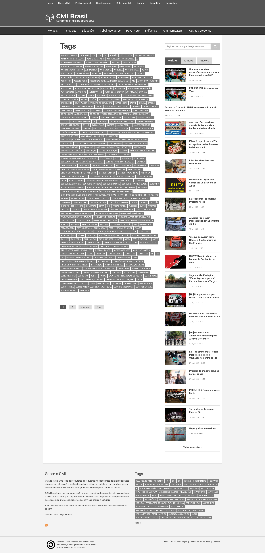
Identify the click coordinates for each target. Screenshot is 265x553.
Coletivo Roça (121, 129)
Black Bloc (102, 96)
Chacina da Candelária (111, 118)
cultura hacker (96, 162)
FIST (135, 224)
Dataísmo (141, 162)
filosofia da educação (121, 224)
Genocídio (91, 235)
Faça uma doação (179, 542)
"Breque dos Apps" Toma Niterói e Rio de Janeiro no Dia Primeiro (202, 240)
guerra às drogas (121, 250)
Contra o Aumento (69, 147)
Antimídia (118, 70)
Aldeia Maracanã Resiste (72, 63)
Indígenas (151, 30)
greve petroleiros (69, 247)
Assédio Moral (80, 81)
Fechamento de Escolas (104, 217)
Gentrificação (122, 235)
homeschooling (115, 254)
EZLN (108, 206)
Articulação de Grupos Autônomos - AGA (80, 77)
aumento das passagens (136, 85)
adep (102, 59)
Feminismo (124, 221)
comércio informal (70, 132)
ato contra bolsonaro (148, 81)
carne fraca (66, 110)
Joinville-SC (109, 269)
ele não (90, 188)
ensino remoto (151, 195)
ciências (150, 118)
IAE (152, 254)
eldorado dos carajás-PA (72, 188)
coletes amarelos (141, 125)
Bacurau (143, 92)
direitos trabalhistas (128, 173)
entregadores (77, 199)
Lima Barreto (103, 283)
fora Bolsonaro (84, 228)
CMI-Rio (86, 125)
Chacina (94, 118)
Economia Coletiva (94, 180)
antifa (80, 70)
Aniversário (139, 66)
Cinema (139, 121)
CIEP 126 (64, 121)
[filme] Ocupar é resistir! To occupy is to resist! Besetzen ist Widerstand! (204, 144)
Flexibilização (145, 224)
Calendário (155, 3)
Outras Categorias (200, 30)
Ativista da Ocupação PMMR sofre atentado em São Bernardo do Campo (191, 109)
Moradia (53, 30)
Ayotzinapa (131, 92)
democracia (84, 166)
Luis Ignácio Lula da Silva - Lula (90, 287)
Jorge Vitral (123, 269)
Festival (65, 224)
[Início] (49, 18)
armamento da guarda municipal (119, 74)
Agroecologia (113, 59)
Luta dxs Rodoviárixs (124, 287)
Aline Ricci (104, 63)
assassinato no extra (142, 77)
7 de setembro (125, 55)
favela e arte (67, 213)
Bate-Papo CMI (124, 3)
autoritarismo (95, 92)
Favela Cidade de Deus (146, 210)
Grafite (118, 239)
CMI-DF (64, 125)
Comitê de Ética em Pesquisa (94, 132)
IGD (62, 258)
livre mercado (145, 283)
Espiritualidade (80, 202)
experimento (77, 206)
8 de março (140, 55)
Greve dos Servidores (114, 243)
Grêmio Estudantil (141, 239)
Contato (140, 3)
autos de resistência (114, 92)
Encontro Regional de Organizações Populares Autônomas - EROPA (92, 195)
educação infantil (130, 184)
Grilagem (93, 247)
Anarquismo (111, 66)
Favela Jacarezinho (84, 213)
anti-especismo (68, 70)
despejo (65, 169)
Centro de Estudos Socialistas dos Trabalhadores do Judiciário (120, 114)
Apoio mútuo (67, 74)
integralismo (104, 261)
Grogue (124, 247)
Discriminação (96, 177)
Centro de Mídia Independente (74, 118)
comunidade (86, 136)
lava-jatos (114, 276)
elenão (132, 188)
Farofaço (152, 206)
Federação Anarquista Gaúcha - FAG (134, 217)
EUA (104, 202)
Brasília (126, 99)
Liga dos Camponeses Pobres (74, 283)
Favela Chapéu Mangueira (121, 210)
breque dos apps (140, 99)
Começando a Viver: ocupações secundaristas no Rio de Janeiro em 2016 (204, 72)
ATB (133, 81)
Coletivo (87, 129)
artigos (188, 60)
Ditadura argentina (125, 177)
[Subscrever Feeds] (87, 525)
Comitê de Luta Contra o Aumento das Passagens (131, 132)
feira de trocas (84, 221)
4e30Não (113, 55)
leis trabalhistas (69, 280)
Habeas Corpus (68, 254)
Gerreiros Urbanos (140, 235)
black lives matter (131, 96)
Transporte (69, 30)
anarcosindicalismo (94, 66)
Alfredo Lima (92, 63)
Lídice (139, 280)
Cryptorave (139, 158)
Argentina (96, 74)
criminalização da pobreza (91, 155)
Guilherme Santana (141, 250)
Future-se (65, 235)
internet (139, 261)
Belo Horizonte (68, 96)
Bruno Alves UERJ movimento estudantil (93, 103)
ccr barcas (96, 110)
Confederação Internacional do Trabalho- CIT (82, 140)
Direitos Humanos (107, 173)
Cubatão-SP (81, 162)
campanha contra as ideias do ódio (77, 107)
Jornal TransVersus (70, 272)
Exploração (90, 206)
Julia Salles (143, 272)
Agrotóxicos (128, 59)
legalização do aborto (131, 276)
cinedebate (129, 121)
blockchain (147, 96)
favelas (87, 217)
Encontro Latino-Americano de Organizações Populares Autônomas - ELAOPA (96, 191)
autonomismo (67, 92)
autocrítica (80, 88)
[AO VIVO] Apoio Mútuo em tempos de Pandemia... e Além (202, 259)
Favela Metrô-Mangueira (107, 213)
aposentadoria (82, 74)
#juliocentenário (69, 55)
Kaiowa (103, 276)
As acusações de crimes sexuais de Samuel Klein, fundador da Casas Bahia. (202, 125)
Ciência (140, 118)
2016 (105, 55)
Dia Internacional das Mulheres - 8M (108, 169)
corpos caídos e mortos (72, 151)
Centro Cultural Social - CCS (74, 114)
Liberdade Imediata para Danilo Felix (201, 162)
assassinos (66, 81)
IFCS (157, 254)
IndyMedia (110, 258)
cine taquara (116, 121)
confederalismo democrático (119, 140)
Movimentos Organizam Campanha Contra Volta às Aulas (202, 182)
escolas (146, 199)
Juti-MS (94, 276)
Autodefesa (93, 88)
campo (99, 107)
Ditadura (109, 177)
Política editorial (83, 3)
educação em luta (111, 184)
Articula (140, 74)
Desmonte (154, 166)
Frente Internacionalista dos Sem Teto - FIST (115, 232)
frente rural (144, 232)
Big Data (81, 96)
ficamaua (75, 224)
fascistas (76, 210)
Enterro (65, 199)
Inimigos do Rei (124, 258)
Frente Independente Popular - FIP (77, 232)
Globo (154, 235)
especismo (66, 202)
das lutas (129, 162)
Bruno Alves (66, 103)
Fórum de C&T (100, 228)
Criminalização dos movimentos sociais (79, 158)
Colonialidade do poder (142, 129)
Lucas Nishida (67, 287)
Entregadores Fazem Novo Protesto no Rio (203, 200)
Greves (83, 247)
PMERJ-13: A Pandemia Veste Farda (204, 391)
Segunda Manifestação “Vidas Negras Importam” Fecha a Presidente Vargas (203, 278)
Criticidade (126, 158)
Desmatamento (140, 166)
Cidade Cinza (129, 118)
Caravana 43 (123, 107)
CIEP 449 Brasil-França (80, 121)
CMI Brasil (72, 16)
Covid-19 (123, 151)
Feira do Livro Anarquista (105, 221)
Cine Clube (102, 121)
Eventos (143, 202)
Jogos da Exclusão (93, 269)
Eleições (109, 188)
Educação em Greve (92, 184)
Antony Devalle (132, 70)
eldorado (154, 184)
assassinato (123, 77)
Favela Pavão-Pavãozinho (131, 213)
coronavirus (139, 147)
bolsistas (103, 99)
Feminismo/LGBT (173, 30)
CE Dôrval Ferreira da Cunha (117, 110)
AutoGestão (107, 88)
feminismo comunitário (142, 221)
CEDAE (135, 110)
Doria (63, 180)
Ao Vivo (145, 70)
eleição (99, 188)
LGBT (82, 280)
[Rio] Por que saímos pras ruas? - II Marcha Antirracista (204, 296)
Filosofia (93, 224)
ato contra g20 (68, 85)
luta (109, 287)
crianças (134, 151)
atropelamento (84, 85)
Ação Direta (92, 59)
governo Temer (106, 239)
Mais (137, 523)
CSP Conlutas (67, 162)
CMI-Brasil (149, 121)
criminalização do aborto (118, 155)
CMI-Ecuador (75, 125)
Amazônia (116, 63)
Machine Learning (69, 291)
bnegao (84, 99)
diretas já (145, 173)
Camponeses (110, 107)
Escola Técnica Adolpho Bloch (125, 199)
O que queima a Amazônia (202, 428)
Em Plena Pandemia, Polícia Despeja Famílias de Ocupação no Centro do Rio (203, 355)
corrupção (91, 151)
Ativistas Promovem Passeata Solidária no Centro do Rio (204, 221)
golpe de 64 (76, 239)
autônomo (81, 92)
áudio (120, 85)
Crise (116, 158)
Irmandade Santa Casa (71, 269)
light (92, 283)
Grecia (127, 239)
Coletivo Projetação (103, 129)
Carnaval (136, 107)
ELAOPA (144, 184)
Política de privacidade (200, 542)
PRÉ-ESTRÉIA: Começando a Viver (203, 90)
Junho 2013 (83, 276)
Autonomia (120, 88)
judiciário (116, 272)
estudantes (95, 202)
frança (138, 228)
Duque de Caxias (76, 180)
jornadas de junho (141, 269)
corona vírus (87, 147)
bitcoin (91, 96)
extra (101, 206)
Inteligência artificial (123, 261)
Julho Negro (130, 272)
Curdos (109, 162)
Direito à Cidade (135, 169)
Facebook (133, 206)
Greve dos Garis (94, 243)
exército (65, 206)
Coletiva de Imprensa (71, 129)
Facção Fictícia (119, 206)
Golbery (65, 239)
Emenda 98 (142, 188)
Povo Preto (133, 30)
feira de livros (67, 221)
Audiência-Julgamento (104, 85)
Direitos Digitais (88, 173)
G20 (73, 235)
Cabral (133, 103)
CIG (94, 121)
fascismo (65, 210)
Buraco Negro (121, 103)
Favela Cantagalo (99, 210)
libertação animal (94, 280)
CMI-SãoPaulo (98, 125)
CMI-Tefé (110, 125)
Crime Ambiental (147, 151)
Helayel (80, 254)
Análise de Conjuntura (71, 66)
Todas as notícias (191, 447)
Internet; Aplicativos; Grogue (74, 265)
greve (155, 239)
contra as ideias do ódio (135, 144)
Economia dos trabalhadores (118, 180)
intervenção (96, 265)
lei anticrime (151, 276)
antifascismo (91, 70)
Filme (84, 224)
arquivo (204, 60)
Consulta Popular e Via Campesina (91, 144)
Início (50, 3)
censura (144, 110)
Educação (88, 30)
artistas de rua (108, 77)
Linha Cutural (130, 283)
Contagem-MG (115, 144)
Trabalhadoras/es (110, 30)
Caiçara (142, 103)
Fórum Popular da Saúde (120, 228)
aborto (150, 55)
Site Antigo (171, 3)
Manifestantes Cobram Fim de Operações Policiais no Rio (204, 315)
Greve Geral (131, 243)
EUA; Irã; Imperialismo (119, 202)
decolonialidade (68, 166)
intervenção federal (114, 265)
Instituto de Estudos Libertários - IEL (78, 261)
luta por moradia (144, 287)
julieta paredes (68, 276)
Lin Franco (116, 283)
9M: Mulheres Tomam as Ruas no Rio (202, 411)
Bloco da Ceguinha (69, 99)
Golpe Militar (90, 239)
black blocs (114, 96)
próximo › (85, 307)
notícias (174, 60)
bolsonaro (115, 99)
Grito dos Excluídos (109, 247)
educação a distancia (71, 184)
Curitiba (119, 162)
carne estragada (150, 107)
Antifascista (105, 70)
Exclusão (154, 202)
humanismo (130, 254)
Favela (86, 210)
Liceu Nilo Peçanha (125, 280)
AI (137, 59)
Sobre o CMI (64, 3)
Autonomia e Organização (139, 88)
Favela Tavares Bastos (71, 217)
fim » (99, 307)
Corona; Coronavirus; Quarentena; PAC (113, 147)
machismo (84, 291)
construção (66, 144)
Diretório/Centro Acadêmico (74, 177)
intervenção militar (135, 265)
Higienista (100, 254)
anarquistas (125, 66)
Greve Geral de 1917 (148, 243)
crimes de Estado (69, 155)
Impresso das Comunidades (79, 258)
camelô (151, 103)
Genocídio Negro (106, 235)
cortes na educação (108, 151)
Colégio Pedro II (123, 125)
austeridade (66, 88)
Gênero (81, 235)
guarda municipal (103, 250)
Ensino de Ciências (133, 195)
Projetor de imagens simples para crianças (204, 372)
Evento (134, 202)
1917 (93, 55)
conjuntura (141, 140)
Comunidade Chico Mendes (106, 136)
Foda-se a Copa (67, 228)
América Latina (129, 63)
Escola (89, 199)
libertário (110, 280)
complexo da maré (69, 136)
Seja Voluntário (103, 3)
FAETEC (143, 206)
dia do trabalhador (80, 169)
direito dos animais (70, 173)
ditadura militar (144, 177)
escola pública (102, 199)
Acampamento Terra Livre (72, 59)
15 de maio (84, 55)
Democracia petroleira (102, 166)
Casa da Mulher (82, 110)
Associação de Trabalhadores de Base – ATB (110, 81)
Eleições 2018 (121, 188)
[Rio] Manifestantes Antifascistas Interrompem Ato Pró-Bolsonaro (203, 335)
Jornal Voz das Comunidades (96, 272)
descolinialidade (123, 166)
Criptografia (106, 158)
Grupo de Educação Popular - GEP (76, 250)
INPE (135, 258)
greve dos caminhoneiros (72, 243)
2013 (99, 55)
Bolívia (93, 99)
